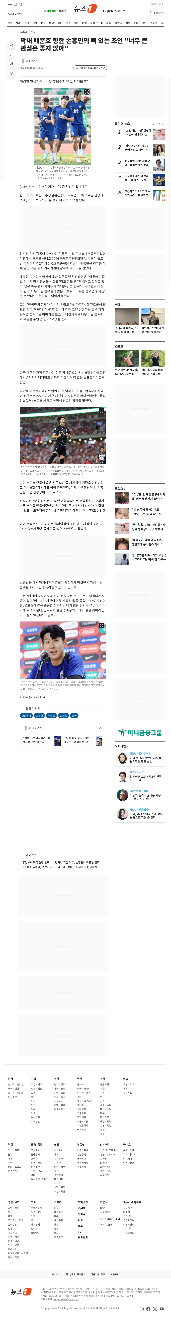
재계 (56, 1154)
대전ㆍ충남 (105, 1109)
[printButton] (11, 73)
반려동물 (12, 1249)
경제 (56, 1079)
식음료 (57, 1183)
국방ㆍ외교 (128, 1084)
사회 (33, 1079)
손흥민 (39, 715)
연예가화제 (36, 1208)
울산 (102, 1129)
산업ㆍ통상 (59, 1092)
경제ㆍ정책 (59, 1084)
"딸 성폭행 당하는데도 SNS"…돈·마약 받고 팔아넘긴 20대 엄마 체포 (148, 514)
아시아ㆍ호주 (83, 1092)
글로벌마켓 (105, 1212)
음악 (33, 1220)
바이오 (127, 1144)
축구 (56, 1216)
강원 (102, 1101)
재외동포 (127, 1092)
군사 (10, 1154)
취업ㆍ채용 (59, 1191)
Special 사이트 (132, 1202)
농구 (56, 1228)
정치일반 (12, 1096)
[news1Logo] (21, 1291)
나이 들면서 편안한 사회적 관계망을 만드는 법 (145, 759)
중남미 (80, 1105)
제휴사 (104, 1202)
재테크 (34, 1175)
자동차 (57, 1162)
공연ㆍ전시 (13, 1208)
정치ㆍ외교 (13, 1150)
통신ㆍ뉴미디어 (108, 1154)
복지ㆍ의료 (128, 1150)
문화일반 (12, 1224)
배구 (56, 1224)
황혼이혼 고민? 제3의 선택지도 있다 (146, 778)
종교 (10, 1216)
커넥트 (154, 4)
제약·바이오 (129, 1154)
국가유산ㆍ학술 (15, 1220)
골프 (56, 1232)
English (108, 11)
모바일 (103, 1158)
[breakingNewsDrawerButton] (15, 4)
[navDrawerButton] (9, 4)
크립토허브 (50, 11)
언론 (10, 1228)
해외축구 (58, 1220)
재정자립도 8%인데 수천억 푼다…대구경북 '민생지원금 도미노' (137, 195)
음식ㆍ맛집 (13, 1257)
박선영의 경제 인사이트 (141, 809)
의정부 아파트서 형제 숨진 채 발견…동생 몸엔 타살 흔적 (137, 180)
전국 (102, 1079)
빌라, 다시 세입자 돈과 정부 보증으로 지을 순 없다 (146, 815)
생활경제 (58, 1175)
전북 (102, 1113)
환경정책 (58, 1109)
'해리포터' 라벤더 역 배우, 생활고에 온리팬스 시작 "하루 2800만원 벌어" (148, 544)
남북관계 (12, 1170)
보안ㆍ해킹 (105, 1166)
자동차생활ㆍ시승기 (18, 1253)
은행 (33, 1158)
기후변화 (81, 1113)
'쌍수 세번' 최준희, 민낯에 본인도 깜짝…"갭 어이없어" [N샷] (137, 150)
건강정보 (12, 1232)
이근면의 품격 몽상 (139, 790)
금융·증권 (37, 1144)
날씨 (33, 1109)
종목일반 (58, 1236)
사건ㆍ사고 (36, 1084)
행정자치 (104, 1084)
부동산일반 (82, 1150)
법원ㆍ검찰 (36, 1088)
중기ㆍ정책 (59, 1166)
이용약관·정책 (98, 1274)
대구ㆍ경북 (105, 1121)
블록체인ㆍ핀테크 (40, 1179)
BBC (102, 1208)
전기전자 (58, 1158)
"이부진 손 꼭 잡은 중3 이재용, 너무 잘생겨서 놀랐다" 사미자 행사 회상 (148, 499)
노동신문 (120, 11)
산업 (56, 1144)
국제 (79, 1079)
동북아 (80, 1084)
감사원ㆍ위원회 (15, 1092)
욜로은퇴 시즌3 (137, 772)
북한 (10, 1144)
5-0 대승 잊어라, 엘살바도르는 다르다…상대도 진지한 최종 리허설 (59, 867)
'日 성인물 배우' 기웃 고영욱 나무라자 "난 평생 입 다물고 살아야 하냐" (149, 559)
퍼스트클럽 (128, 1232)
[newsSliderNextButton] (162, 124)
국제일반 (81, 1129)
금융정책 (35, 1154)
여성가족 (35, 1117)
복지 (33, 1096)
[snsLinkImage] (142, 1308)
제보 (161, 4)
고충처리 (115, 1274)
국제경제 (81, 1109)
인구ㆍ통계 (59, 1096)
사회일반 (35, 1121)
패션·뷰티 (59, 1179)
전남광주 (104, 1117)
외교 (125, 1079)
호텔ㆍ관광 (59, 1187)
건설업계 (81, 1166)
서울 (102, 1088)
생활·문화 (14, 1202)
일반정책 (81, 1154)
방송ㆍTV (36, 1212)
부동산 (81, 1144)
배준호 (51, 715)
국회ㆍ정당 (13, 1088)
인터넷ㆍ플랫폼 (108, 1150)
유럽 (79, 1096)
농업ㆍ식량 (59, 1105)
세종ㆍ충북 (105, 1105)
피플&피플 (82, 1121)
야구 (56, 1208)
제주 (102, 1133)
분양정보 (81, 1158)
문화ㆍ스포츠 (14, 1166)
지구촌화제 (82, 1125)
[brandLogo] (85, 8)
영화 (33, 1216)
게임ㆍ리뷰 (105, 1170)
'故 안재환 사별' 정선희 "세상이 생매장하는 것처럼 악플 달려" (138, 134)
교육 (33, 1092)
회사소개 (56, 1274)
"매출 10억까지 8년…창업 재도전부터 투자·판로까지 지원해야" (36, 740)
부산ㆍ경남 (105, 1125)
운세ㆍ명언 (13, 1240)
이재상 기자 (32, 61)
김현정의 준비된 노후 (140, 753)
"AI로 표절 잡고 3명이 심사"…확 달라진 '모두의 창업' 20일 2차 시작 (78, 740)
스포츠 (23, 31)
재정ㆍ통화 (59, 1088)
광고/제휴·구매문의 (76, 1274)
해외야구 (58, 1212)
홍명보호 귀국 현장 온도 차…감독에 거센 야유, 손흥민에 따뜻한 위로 (61, 862)
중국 (74, 715)
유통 (56, 1170)
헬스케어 (127, 1158)
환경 (33, 1105)
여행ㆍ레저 (13, 1236)
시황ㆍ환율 (36, 1170)
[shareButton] (11, 45)
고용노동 (58, 1101)
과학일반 (104, 1175)
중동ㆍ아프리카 (85, 1101)
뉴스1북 (127, 1228)
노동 (33, 1101)
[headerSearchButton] (20, 4)
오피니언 (120, 746)
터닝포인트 (128, 1224)
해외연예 (35, 1224)
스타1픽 (127, 1216)
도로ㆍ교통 (13, 1245)
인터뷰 (34, 1228)
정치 (10, 1079)
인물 (33, 1113)
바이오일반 (128, 1162)
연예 (117, 304)
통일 (125, 1088)
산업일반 (58, 1150)
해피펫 (62, 11)
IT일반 (103, 1162)
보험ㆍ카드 (36, 1162)
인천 (102, 1096)
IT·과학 (104, 1144)
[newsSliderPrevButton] (153, 124)
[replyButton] (11, 54)
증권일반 (35, 1166)
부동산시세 (82, 1162)
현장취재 (26, 715)
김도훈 (63, 715)
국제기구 (81, 1117)
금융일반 (35, 1150)
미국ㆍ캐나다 (83, 1088)
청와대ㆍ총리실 (15, 1084)
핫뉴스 (119, 488)
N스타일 (35, 1232)
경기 (102, 1092)
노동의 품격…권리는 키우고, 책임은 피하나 (145, 797)
